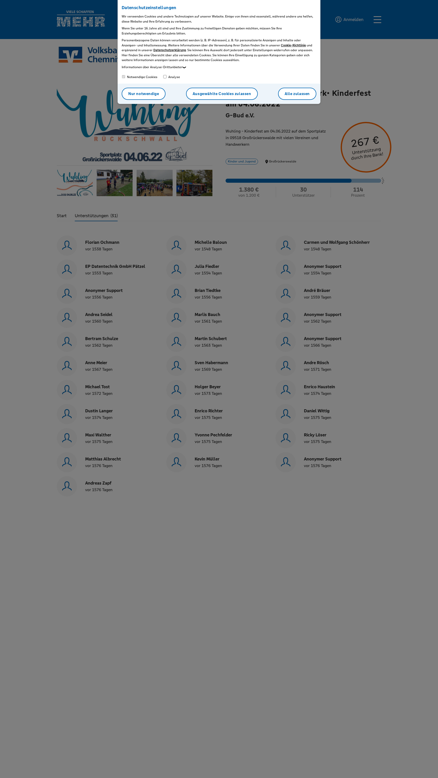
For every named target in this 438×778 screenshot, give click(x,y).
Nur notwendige (143, 93)
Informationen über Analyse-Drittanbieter (152, 67)
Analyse (174, 77)
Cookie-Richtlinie (293, 45)
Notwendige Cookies (141, 77)
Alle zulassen (297, 93)
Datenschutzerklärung (169, 50)
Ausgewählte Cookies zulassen (222, 93)
